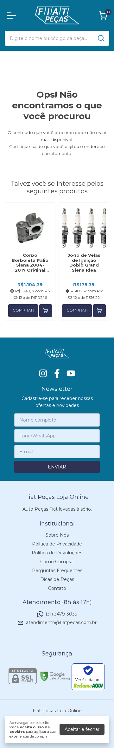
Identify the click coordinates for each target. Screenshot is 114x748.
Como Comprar (57, 561)
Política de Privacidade (57, 544)
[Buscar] (100, 38)
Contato (57, 588)
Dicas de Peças (57, 579)
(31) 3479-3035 (61, 614)
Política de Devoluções (57, 553)
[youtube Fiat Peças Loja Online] (71, 373)
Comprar (23, 310)
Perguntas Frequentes (57, 570)
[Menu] (13, 15)
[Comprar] (45, 310)
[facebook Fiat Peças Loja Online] (57, 373)
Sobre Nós (57, 535)
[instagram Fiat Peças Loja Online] (43, 373)
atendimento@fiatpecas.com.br (61, 623)
